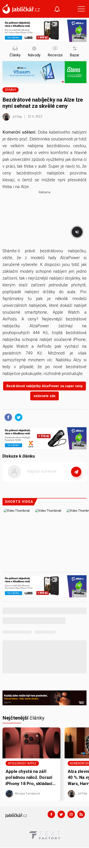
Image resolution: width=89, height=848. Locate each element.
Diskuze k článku (18, 456)
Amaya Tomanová (27, 793)
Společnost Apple (22, 763)
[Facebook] (51, 814)
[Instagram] (71, 814)
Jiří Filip (16, 116)
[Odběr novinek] (57, 9)
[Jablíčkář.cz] (21, 9)
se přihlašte (57, 481)
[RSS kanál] (81, 814)
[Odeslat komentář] (76, 472)
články (23, 718)
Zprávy (10, 89)
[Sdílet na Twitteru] (17, 417)
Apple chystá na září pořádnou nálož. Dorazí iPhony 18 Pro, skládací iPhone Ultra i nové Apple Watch (31, 778)
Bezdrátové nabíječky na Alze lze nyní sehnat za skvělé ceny (42, 103)
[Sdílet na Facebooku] (7, 417)
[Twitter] (61, 814)
